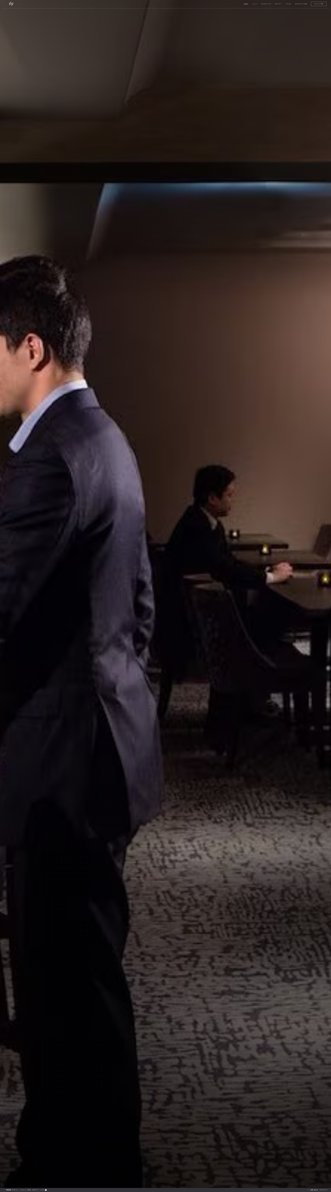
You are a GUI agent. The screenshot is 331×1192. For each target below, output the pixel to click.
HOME (246, 3)
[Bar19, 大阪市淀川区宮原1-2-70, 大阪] (11, 4)
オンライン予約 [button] (318, 3)
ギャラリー (278, 3)
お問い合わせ (314, 1190)
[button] (25, 1190)
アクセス (288, 3)
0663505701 (324, 1190)
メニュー (255, 3)
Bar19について (266, 3)
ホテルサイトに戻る (301, 3)
